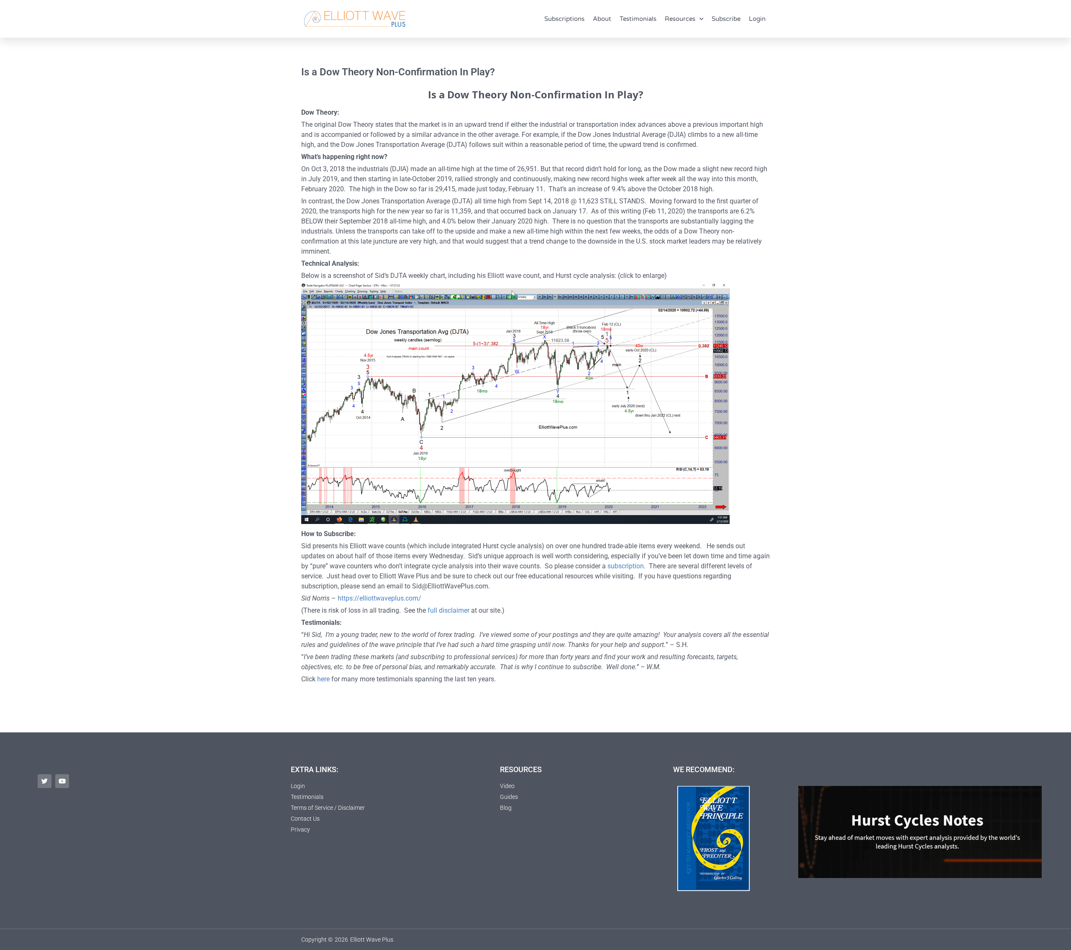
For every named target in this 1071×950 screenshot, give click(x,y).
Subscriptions (564, 19)
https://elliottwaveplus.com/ (379, 598)
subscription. (626, 566)
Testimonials (638, 19)
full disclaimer (448, 610)
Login (757, 19)
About (602, 19)
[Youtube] (62, 781)
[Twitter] (44, 781)
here (323, 679)
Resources (680, 19)
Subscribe (726, 19)
